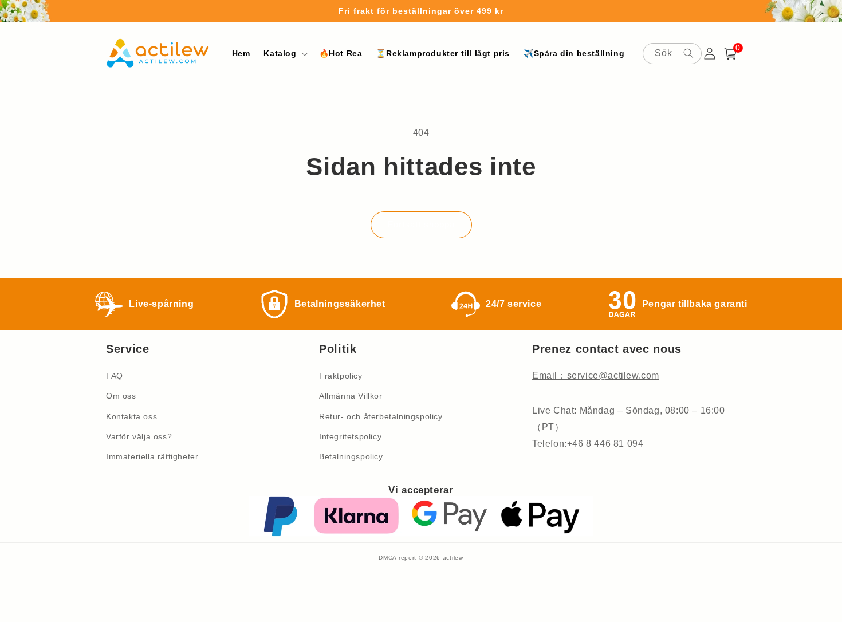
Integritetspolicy (350, 436)
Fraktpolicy (341, 375)
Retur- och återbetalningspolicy (381, 416)
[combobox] (672, 54)
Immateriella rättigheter (152, 456)
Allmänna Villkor (351, 395)
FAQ (114, 375)
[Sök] (688, 53)
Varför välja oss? (139, 436)
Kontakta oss (131, 416)
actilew (453, 557)
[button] (284, 53)
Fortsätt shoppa (421, 224)
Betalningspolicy (351, 456)
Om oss (121, 395)
